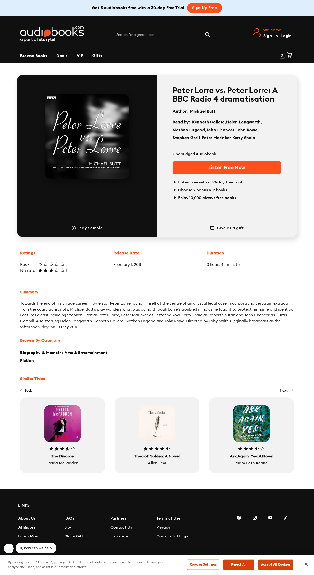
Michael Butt (203, 111)
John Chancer (220, 130)
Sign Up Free (204, 8)
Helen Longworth (243, 122)
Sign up (270, 35)
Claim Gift (73, 536)
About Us (27, 518)
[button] (26, 390)
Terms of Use (168, 518)
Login (286, 35)
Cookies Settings (172, 536)
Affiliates (26, 527)
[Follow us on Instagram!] (254, 532)
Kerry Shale (243, 137)
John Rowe (246, 130)
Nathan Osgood (189, 130)
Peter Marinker (216, 137)
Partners (118, 518)
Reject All (239, 564)
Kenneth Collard (208, 122)
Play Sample (90, 228)
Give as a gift (230, 228)
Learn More (28, 536)
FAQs (69, 518)
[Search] (207, 33)
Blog (68, 527)
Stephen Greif (186, 137)
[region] (157, 565)
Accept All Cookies (275, 564)
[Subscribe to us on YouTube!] (270, 532)
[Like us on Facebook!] (239, 532)
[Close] (306, 564)
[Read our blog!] (286, 532)
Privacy (163, 527)
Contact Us (121, 527)
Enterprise (119, 536)
